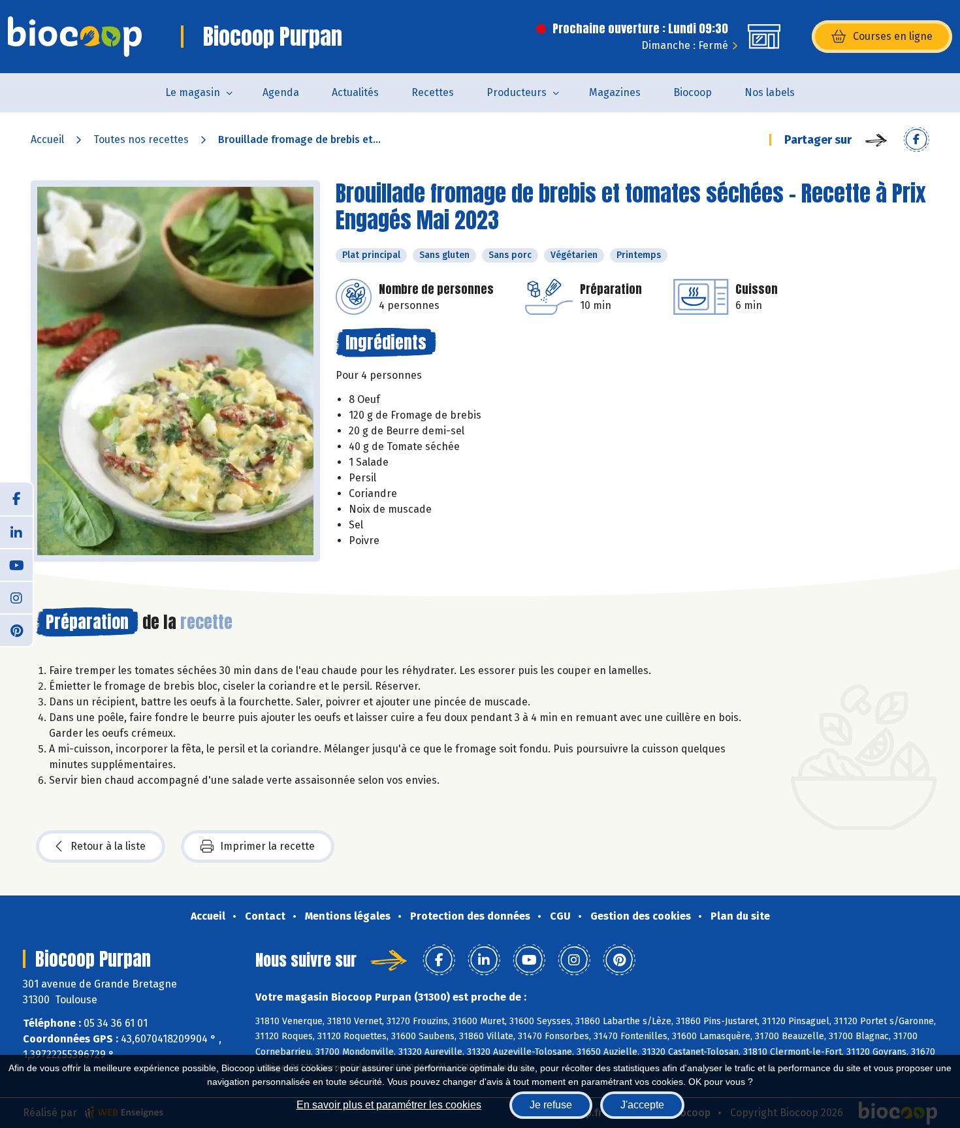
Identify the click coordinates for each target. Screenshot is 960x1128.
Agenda (281, 92)
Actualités (355, 92)
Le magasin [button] (192, 92)
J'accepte (642, 1104)
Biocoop (692, 92)
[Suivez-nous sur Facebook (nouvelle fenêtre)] (16, 499)
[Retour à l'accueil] (75, 36)
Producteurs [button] (517, 92)
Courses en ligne (893, 36)
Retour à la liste (108, 846)
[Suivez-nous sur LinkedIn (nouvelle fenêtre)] (16, 531)
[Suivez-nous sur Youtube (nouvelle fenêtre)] (16, 564)
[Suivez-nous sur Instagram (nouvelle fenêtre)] (16, 597)
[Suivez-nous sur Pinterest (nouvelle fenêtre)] (16, 629)
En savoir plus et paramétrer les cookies (388, 1104)
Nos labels (769, 92)
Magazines (615, 92)
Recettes (432, 92)
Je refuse (551, 1104)
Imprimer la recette (267, 846)
